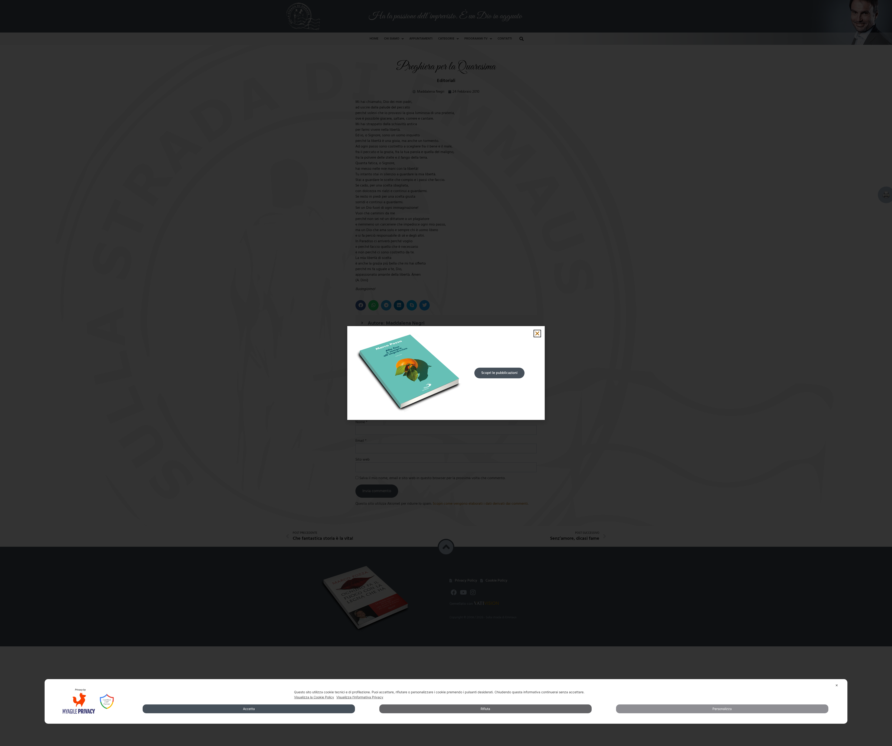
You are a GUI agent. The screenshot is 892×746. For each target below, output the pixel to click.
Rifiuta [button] (485, 709)
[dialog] (446, 701)
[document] (446, 373)
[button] (537, 333)
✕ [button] (836, 685)
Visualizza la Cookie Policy (314, 697)
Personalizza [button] (722, 709)
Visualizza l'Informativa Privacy (359, 697)
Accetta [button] (249, 709)
